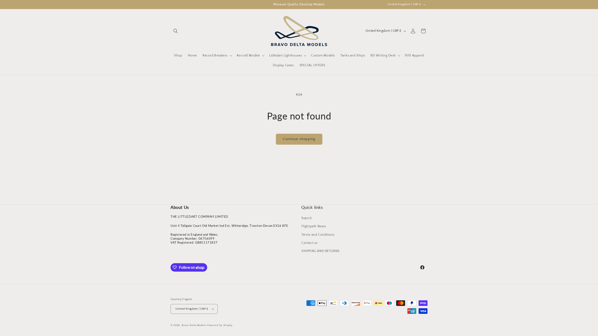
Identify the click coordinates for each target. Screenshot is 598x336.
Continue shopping (299, 139)
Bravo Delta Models (194, 325)
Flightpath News (313, 226)
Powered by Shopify (220, 325)
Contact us (309, 243)
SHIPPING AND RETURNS (320, 251)
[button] (176, 31)
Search (306, 218)
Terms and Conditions (318, 235)
